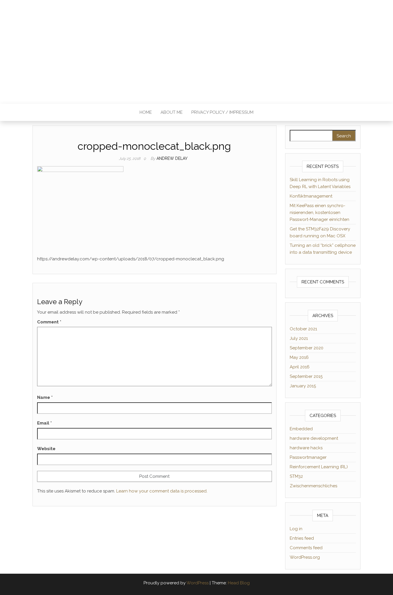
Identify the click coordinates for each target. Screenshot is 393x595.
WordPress (197, 582)
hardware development (314, 438)
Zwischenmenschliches (313, 485)
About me (172, 112)
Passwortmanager (308, 457)
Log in (296, 528)
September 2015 (306, 376)
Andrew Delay (172, 158)
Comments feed (306, 547)
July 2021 (299, 338)
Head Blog (239, 582)
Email (44, 423)
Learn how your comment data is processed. (161, 491)
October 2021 (303, 328)
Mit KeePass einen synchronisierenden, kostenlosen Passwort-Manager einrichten (319, 212)
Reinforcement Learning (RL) (319, 466)
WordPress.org (305, 557)
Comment (49, 322)
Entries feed (302, 538)
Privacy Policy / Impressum (222, 112)
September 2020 (306, 347)
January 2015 (303, 386)
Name (45, 397)
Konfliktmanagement (311, 196)
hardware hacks (306, 447)
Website (46, 448)
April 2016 (300, 366)
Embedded (301, 428)
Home (146, 112)
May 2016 (299, 357)
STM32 (296, 476)
